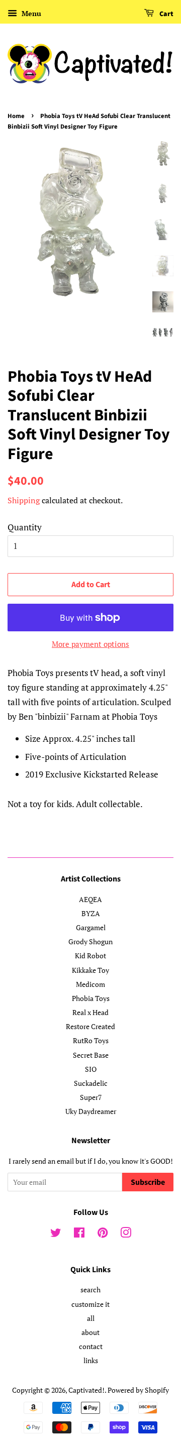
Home (16, 116)
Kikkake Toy (90, 970)
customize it (90, 1304)
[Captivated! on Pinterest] (102, 1234)
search (90, 1289)
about (90, 1332)
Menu (30, 13)
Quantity (25, 527)
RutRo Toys (91, 1040)
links (90, 1360)
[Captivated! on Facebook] (79, 1234)
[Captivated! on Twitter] (55, 1234)
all (91, 1318)
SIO (91, 1069)
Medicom (90, 984)
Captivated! (86, 1390)
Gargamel (91, 927)
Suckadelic (91, 1083)
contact (91, 1346)
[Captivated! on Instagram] (125, 1234)
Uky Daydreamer (90, 1111)
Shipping (24, 500)
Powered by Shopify (138, 1390)
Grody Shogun (90, 941)
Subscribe (148, 1182)
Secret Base (91, 1055)
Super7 (91, 1097)
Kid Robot (90, 955)
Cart (165, 14)
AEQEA (90, 899)
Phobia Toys (91, 998)
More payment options (90, 644)
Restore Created (90, 1026)
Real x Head (90, 1012)
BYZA (90, 913)
